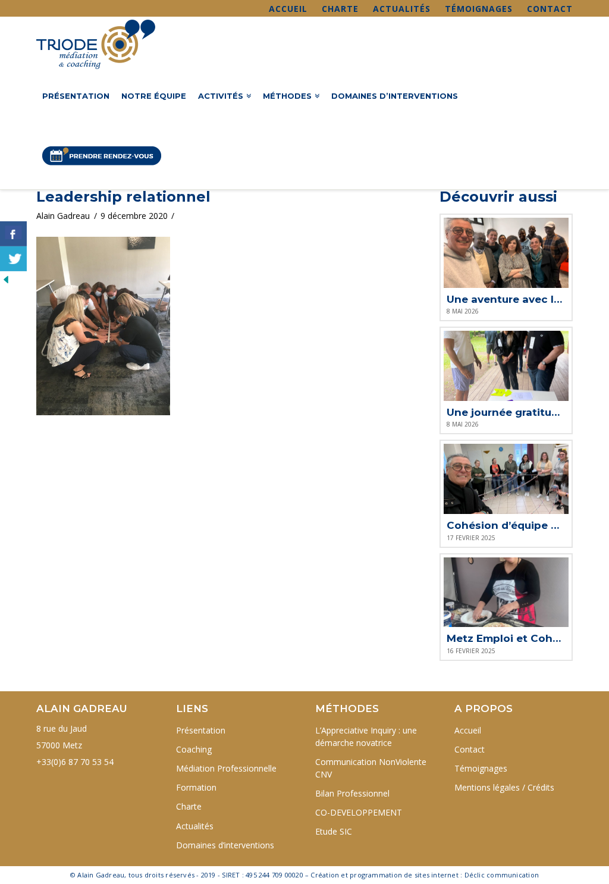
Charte (340, 8)
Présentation (200, 730)
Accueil (288, 8)
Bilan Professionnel (352, 793)
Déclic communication (501, 874)
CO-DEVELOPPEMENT (358, 812)
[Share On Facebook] (13, 233)
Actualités (402, 8)
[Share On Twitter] (13, 258)
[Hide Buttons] (6, 278)
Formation (196, 787)
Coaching (194, 749)
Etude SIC (333, 831)
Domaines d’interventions (225, 845)
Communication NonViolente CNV (370, 768)
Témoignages (479, 8)
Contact (550, 8)
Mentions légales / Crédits (504, 787)
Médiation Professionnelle (226, 768)
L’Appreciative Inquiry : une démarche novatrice (366, 736)
